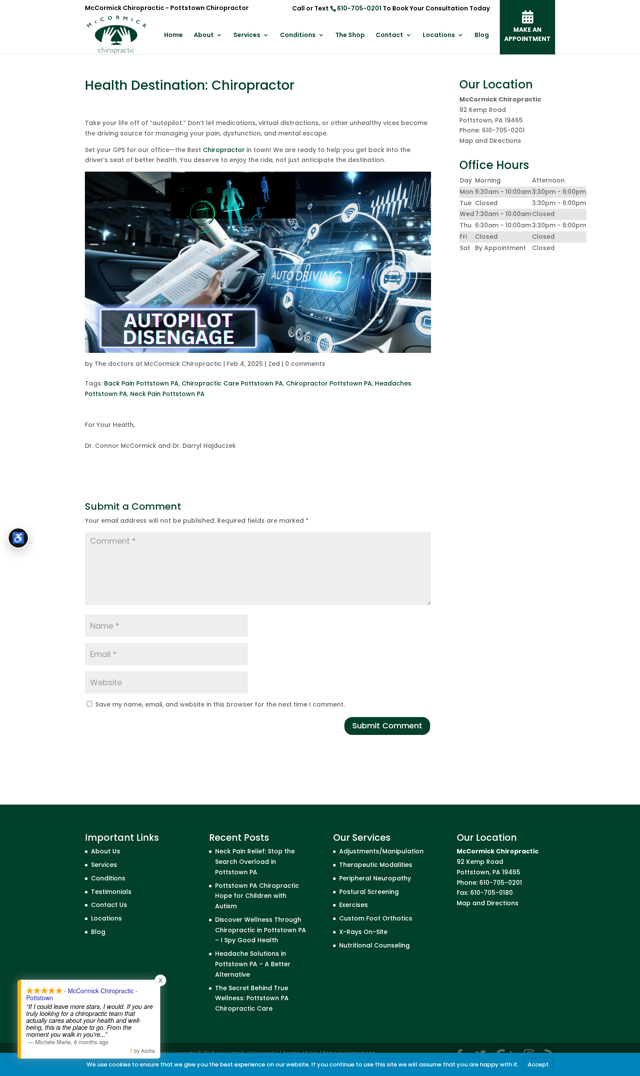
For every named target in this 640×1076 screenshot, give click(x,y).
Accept (538, 1064)
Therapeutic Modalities (375, 864)
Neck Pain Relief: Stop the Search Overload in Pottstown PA (255, 861)
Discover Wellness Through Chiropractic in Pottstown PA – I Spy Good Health (260, 930)
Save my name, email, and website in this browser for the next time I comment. (220, 704)
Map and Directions (490, 140)
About (204, 35)
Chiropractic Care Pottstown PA (232, 383)
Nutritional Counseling (374, 945)
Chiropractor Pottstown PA (329, 383)
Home (173, 35)
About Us (105, 851)
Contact (389, 35)
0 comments (305, 363)
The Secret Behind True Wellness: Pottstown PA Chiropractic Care (252, 998)
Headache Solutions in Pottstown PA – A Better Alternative (252, 964)
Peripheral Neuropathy (375, 878)
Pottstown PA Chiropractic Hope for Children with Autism (257, 896)
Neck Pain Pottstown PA (167, 393)
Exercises (353, 904)
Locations (439, 35)
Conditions (298, 35)
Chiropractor (224, 149)
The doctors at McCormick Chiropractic (158, 363)
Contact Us (109, 904)
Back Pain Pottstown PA (141, 383)
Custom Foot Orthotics (375, 918)
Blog (482, 35)
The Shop (350, 35)
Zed (274, 363)
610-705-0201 (359, 8)
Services (246, 35)
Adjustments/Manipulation (381, 851)
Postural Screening (369, 891)
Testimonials (111, 891)
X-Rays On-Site (363, 931)
